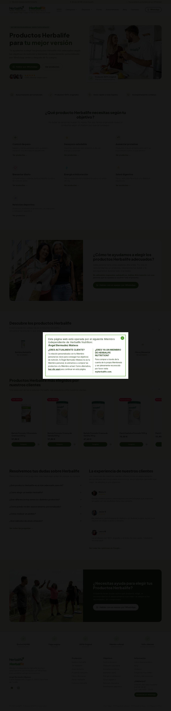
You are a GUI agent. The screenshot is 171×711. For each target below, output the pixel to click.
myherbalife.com (103, 372)
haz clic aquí (54, 369)
